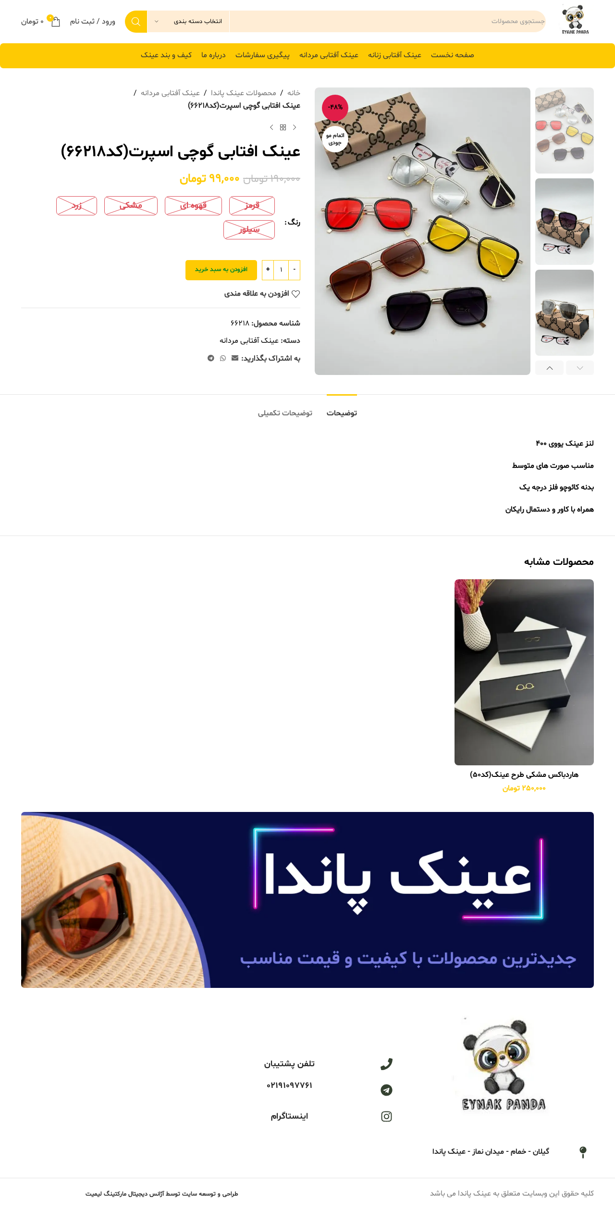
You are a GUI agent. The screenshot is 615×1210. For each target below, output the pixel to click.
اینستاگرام (289, 1116)
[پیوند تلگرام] (211, 359)
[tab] (342, 409)
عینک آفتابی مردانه (170, 93)
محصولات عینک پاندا (243, 93)
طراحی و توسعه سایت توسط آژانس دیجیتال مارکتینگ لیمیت (162, 1194)
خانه (293, 93)
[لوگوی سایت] (574, 21)
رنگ (294, 222)
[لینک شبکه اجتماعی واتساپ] (223, 359)
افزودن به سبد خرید (221, 269)
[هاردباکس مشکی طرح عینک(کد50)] (524, 672)
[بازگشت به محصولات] (283, 127)
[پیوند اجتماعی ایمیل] (235, 359)
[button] (580, 368)
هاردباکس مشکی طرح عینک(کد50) (524, 775)
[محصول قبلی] (294, 127)
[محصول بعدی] (271, 127)
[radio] (252, 205)
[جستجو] (136, 22)
